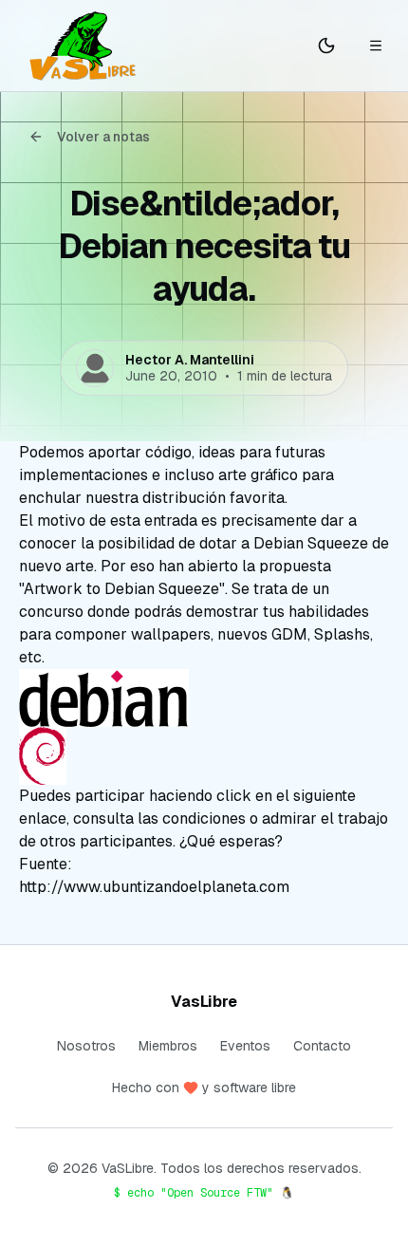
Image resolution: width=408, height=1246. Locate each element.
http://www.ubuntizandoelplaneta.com (154, 887)
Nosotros (86, 1045)
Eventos (245, 1045)
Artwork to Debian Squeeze (121, 589)
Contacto (322, 1045)
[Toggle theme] (326, 45)
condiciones (204, 818)
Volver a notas (103, 136)
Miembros (168, 1045)
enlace (42, 818)
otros (58, 841)
